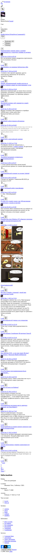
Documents (7, 526)
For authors (7, 523)
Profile (3, 34)
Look (2, 65)
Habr (10, 551)
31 (3, 469)
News (15, 34)
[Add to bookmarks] (6, 64)
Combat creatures (18, 146)
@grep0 (11, 21)
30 (1, 469)
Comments (21, 34)
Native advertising (9, 539)
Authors (6, 514)
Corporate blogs (9, 536)
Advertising (7, 538)
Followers (7, 43)
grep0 (2, 56)
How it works (8, 521)
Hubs (6, 512)
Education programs (10, 541)
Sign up (6, 502)
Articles (7, 34)
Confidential (8, 530)
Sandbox (7, 515)
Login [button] (2, 11)
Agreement (7, 528)
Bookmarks (9, 41)
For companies (8, 525)
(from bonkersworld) (7, 285)
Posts (11, 34)
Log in (6, 501)
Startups (6, 542)
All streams (7, 1)
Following (7, 45)
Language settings (6, 549)
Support (14, 549)
